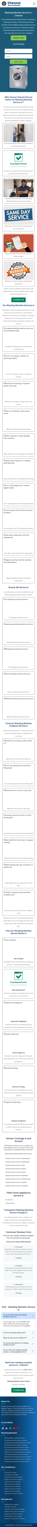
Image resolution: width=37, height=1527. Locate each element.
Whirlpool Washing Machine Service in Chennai (17, 1452)
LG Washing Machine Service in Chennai (15, 1440)
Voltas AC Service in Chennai (12, 1482)
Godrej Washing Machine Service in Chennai (16, 1461)
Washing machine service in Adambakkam (18, 1162)
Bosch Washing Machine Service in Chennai (16, 1447)
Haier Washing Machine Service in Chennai (16, 1454)
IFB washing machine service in (18, 667)
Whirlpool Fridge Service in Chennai (14, 1511)
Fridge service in (10, 1203)
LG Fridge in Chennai (10, 1507)
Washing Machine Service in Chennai (14, 1438)
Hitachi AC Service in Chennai (12, 1489)
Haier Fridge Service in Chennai (13, 1516)
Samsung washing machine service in (18, 642)
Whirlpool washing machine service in (18, 717)
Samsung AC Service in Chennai (13, 1477)
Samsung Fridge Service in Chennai (14, 1509)
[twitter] (10, 1428)
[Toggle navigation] (34, 3)
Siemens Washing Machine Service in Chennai (17, 1459)
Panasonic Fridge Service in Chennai (14, 1518)
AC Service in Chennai (10, 1472)
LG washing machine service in (18, 617)
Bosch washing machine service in (18, 692)
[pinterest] (18, 1428)
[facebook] (3, 1428)
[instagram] (6, 1428)
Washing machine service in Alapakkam (17, 1175)
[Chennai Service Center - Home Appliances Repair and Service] (13, 4)
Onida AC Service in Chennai (12, 1486)
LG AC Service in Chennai (11, 1475)
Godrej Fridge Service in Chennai (13, 1514)
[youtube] (14, 1428)
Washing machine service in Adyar (15, 1165)
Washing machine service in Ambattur (16, 1182)
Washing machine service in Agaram (16, 1168)
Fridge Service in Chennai (11, 1504)
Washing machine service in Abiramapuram (18, 1158)
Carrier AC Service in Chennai (12, 1491)
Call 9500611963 (18, 300)
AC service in (9, 1199)
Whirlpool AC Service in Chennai (13, 1479)
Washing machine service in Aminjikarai (17, 1186)
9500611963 (18, 38)
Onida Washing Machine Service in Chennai (16, 1450)
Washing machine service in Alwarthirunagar (18, 1179)
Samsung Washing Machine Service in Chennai (17, 1442)
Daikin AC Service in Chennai (12, 1484)
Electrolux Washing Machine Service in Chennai (17, 1457)
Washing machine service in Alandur (16, 1172)
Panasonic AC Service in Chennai (13, 1493)
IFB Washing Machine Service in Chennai (15, 1445)
